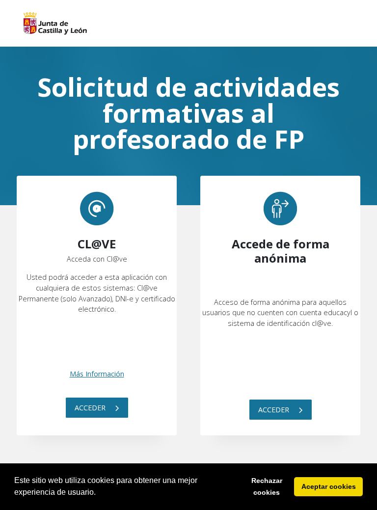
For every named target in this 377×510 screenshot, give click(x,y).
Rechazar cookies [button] (266, 486)
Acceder (91, 407)
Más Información (97, 373)
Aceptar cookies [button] (328, 486)
